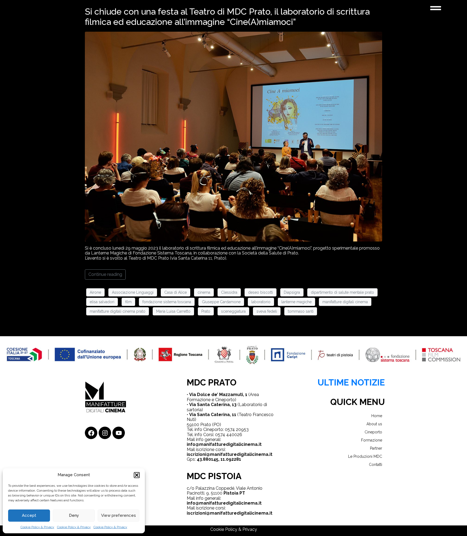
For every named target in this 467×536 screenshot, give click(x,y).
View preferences (118, 515)
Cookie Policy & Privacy (37, 527)
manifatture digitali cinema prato (117, 311)
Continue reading (105, 274)
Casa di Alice (175, 292)
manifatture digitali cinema (345, 302)
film (128, 302)
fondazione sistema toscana (166, 302)
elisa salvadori (102, 302)
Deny (74, 515)
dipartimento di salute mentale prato (342, 292)
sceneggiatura (233, 311)
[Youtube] (118, 433)
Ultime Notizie (351, 382)
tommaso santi (300, 311)
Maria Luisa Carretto (173, 311)
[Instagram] (105, 433)
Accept (29, 515)
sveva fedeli (266, 311)
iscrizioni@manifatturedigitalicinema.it (229, 454)
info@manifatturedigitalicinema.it (224, 444)
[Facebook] (91, 433)
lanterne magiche (296, 302)
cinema (204, 292)
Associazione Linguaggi (133, 292)
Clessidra (229, 292)
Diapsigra (292, 292)
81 (238, 459)
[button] (136, 475)
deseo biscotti (260, 292)
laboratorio (261, 302)
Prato (205, 311)
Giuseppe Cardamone (221, 302)
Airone (95, 292)
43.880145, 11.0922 (216, 459)
